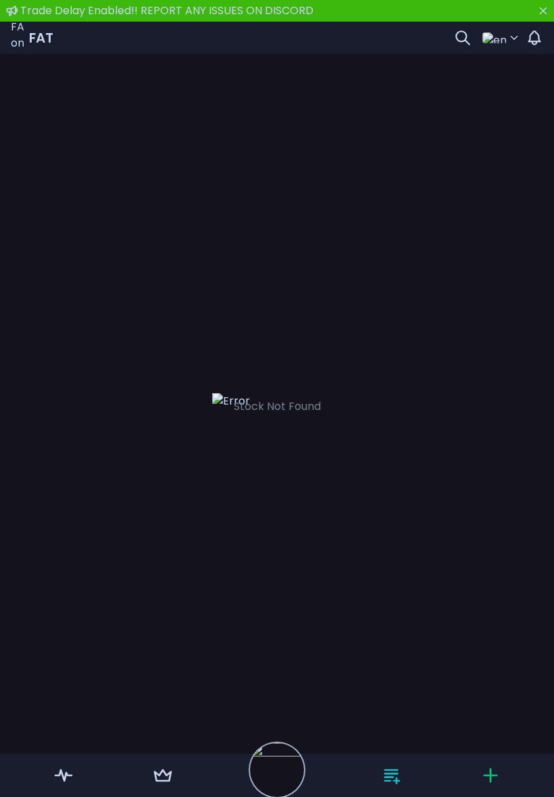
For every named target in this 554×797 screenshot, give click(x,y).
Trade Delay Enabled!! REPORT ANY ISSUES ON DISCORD (166, 10)
